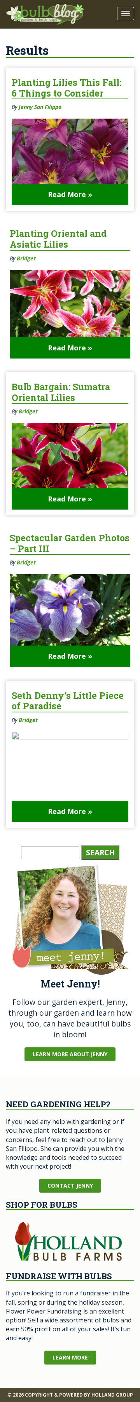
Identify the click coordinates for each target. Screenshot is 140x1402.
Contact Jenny (70, 1185)
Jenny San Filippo (40, 106)
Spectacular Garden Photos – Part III (70, 543)
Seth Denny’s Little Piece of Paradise (68, 701)
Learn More (70, 1357)
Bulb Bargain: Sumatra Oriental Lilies (61, 392)
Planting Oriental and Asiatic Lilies (58, 239)
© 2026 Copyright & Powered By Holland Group (70, 1395)
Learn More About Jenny (70, 1054)
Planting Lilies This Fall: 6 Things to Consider (66, 87)
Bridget (26, 258)
